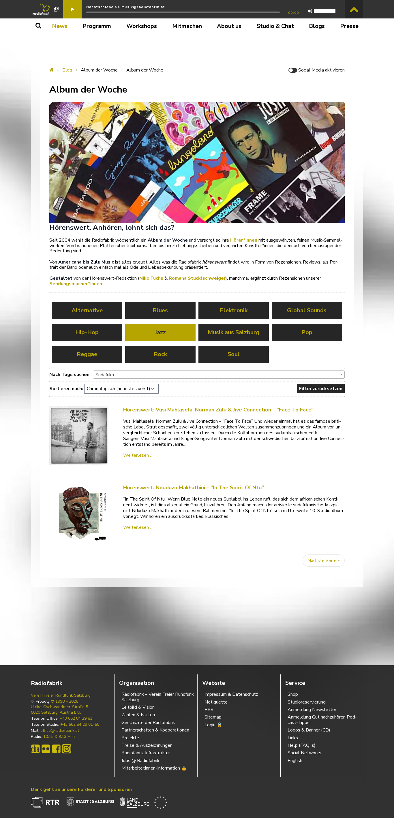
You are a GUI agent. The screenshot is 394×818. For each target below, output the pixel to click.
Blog (67, 70)
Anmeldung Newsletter (312, 709)
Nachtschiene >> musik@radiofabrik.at (125, 7)
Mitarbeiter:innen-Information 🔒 (154, 768)
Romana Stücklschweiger (197, 278)
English (295, 760)
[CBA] (35, 748)
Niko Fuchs (151, 278)
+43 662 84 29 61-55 (79, 724)
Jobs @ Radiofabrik (140, 760)
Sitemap (213, 717)
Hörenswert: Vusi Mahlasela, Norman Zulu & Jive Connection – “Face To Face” (218, 409)
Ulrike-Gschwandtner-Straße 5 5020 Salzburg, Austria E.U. (59, 709)
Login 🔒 (213, 725)
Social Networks (304, 753)
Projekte (130, 738)
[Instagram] (66, 748)
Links (293, 738)
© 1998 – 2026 (64, 701)
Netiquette (216, 702)
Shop (293, 694)
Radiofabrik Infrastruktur (145, 753)
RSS (208, 709)
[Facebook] (56, 748)
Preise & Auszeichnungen (146, 745)
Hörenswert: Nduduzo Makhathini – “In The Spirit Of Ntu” (193, 487)
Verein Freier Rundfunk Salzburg (61, 695)
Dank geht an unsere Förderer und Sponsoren (81, 789)
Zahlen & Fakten (138, 715)
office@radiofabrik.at (59, 730)
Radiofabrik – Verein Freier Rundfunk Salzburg (157, 697)
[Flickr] (45, 748)
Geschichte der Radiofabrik (148, 722)
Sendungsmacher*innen (75, 284)
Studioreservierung (307, 702)
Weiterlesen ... (138, 455)
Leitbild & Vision (138, 707)
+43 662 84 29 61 (76, 718)
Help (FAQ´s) (302, 745)
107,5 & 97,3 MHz (59, 736)
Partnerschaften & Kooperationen (155, 730)
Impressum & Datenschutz (231, 694)
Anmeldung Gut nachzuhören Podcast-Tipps (322, 719)
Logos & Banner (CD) (309, 730)
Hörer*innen (243, 240)
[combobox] (219, 375)
